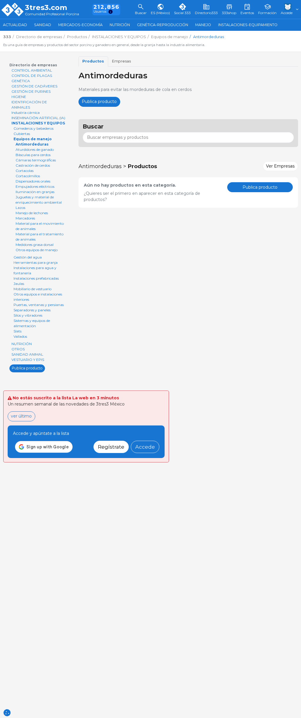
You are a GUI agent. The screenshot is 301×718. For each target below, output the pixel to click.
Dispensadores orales (33, 181)
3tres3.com (46, 7)
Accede (145, 447)
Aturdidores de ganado (35, 149)
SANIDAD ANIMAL (27, 354)
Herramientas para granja (36, 262)
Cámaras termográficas (36, 160)
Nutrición (120, 25)
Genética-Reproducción (162, 25)
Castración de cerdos (33, 165)
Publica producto (27, 368)
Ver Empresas (280, 166)
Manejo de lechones (32, 213)
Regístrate (111, 447)
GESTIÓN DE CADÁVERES (34, 86)
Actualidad (15, 25)
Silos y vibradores (28, 315)
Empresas (121, 61)
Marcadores (25, 218)
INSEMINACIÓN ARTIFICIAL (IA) (38, 118)
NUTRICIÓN (21, 344)
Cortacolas (25, 170)
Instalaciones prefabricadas (36, 278)
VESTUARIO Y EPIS (27, 359)
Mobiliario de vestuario (32, 289)
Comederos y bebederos (33, 128)
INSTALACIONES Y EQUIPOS (38, 123)
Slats (17, 331)
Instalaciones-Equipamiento (247, 25)
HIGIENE (18, 96)
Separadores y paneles (32, 310)
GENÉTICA (20, 81)
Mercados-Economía (80, 25)
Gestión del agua (28, 257)
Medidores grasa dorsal (34, 244)
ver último (21, 416)
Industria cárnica (25, 112)
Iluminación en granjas (35, 192)
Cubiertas (22, 133)
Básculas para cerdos (33, 155)
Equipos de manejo (33, 139)
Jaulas (19, 283)
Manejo (203, 25)
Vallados (20, 336)
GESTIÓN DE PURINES (31, 91)
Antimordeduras (32, 144)
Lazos (20, 207)
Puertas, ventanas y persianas (39, 305)
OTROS (18, 349)
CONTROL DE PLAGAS (31, 75)
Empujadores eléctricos (35, 186)
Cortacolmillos (28, 176)
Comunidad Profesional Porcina (52, 14)
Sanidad (42, 25)
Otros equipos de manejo (37, 250)
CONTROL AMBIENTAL (31, 70)
